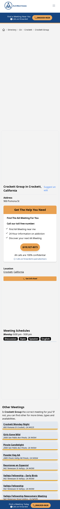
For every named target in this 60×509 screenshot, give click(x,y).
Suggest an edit (50, 188)
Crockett (8, 271)
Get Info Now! (31, 278)
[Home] (3, 29)
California (19, 271)
